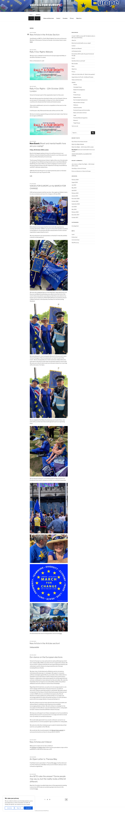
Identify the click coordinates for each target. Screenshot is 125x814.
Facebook (65, 18)
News (31, 14)
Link (31, 176)
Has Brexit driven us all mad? (78, 60)
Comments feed (75, 239)
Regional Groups (77, 97)
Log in (73, 234)
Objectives (78, 18)
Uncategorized (75, 226)
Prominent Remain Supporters (80, 117)
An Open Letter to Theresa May (43, 759)
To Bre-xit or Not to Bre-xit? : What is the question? (83, 74)
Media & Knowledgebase (79, 89)
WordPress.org (75, 242)
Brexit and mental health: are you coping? (81, 43)
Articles (38, 14)
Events (73, 58)
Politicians (75, 105)
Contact (58, 18)
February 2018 (75, 212)
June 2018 (74, 206)
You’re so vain (75, 126)
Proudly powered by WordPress (41, 810)
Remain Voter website (57, 730)
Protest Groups (76, 94)
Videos (40, 747)
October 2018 (75, 201)
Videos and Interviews (48, 18)
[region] (19, 803)
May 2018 (74, 209)
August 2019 (75, 182)
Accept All (28, 808)
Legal (74, 115)
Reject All (19, 808)
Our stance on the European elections (46, 657)
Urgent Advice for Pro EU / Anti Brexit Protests (82, 77)
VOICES (73, 82)
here (60, 633)
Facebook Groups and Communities (81, 110)
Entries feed (74, 237)
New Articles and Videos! (41, 742)
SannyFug (74, 168)
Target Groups (76, 123)
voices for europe (45, 5)
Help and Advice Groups (78, 102)
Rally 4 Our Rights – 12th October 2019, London (83, 147)
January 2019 (75, 195)
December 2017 (75, 214)
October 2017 (75, 217)
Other (74, 92)
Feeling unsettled (34, 647)
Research (75, 120)
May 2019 (74, 187)
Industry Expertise (77, 107)
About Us (74, 40)
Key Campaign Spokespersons (80, 100)
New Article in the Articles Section (44, 35)
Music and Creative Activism (80, 112)
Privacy (72, 18)
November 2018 (75, 198)
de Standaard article (76, 51)
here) (31, 42)
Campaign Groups (77, 87)
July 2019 (74, 185)
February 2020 (75, 179)
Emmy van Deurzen (76, 171)
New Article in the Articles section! (45, 643)
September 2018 (76, 204)
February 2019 (75, 193)
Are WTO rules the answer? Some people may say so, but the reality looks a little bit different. (48, 779)
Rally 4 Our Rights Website (41, 52)
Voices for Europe (82, 168)
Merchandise (75, 63)
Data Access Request (77, 48)
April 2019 (74, 190)
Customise (9, 808)
